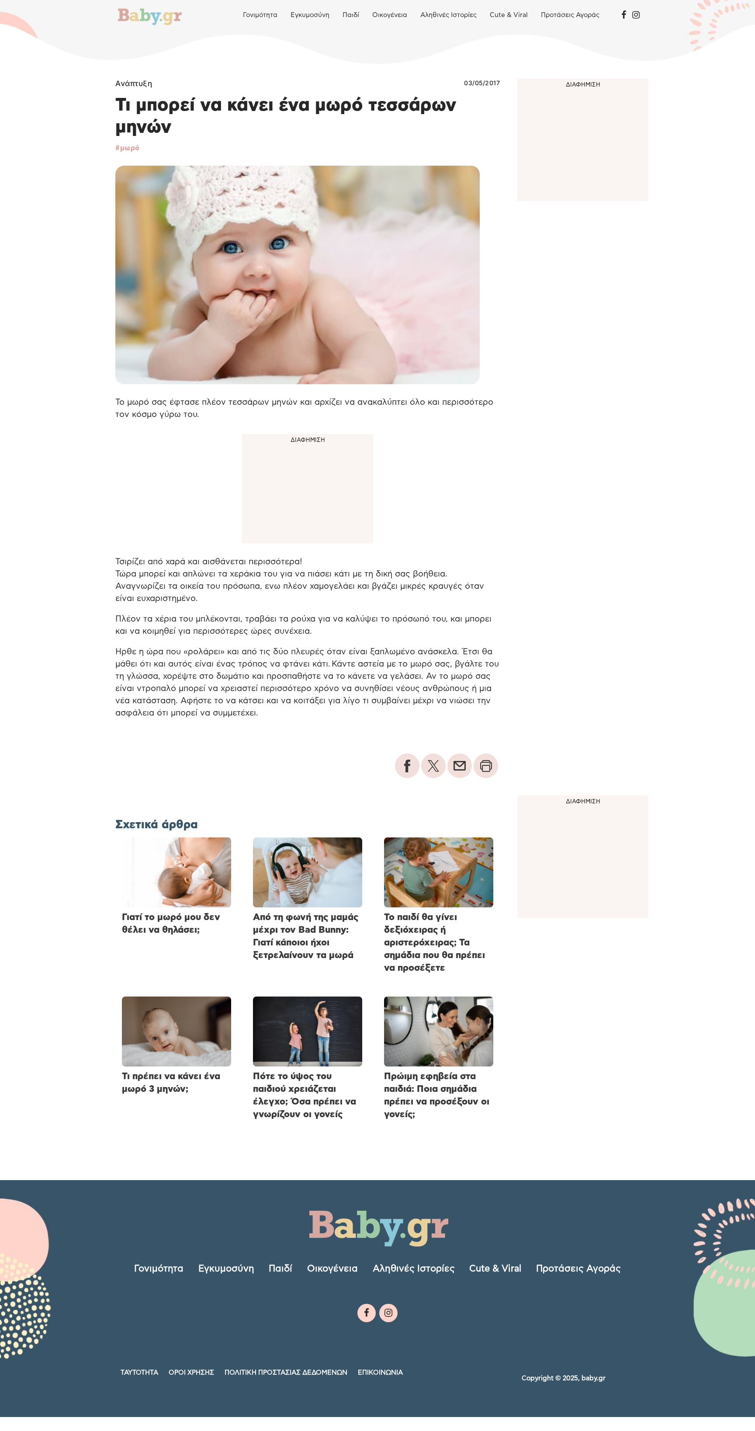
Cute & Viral (509, 15)
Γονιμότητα (260, 15)
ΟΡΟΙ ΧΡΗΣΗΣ (191, 1372)
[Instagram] (636, 15)
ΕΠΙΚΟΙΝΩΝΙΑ (380, 1372)
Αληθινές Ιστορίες (448, 15)
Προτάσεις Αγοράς (570, 15)
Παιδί (351, 15)
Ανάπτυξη (133, 83)
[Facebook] (623, 15)
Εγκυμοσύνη (310, 15)
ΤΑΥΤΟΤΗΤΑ (139, 1372)
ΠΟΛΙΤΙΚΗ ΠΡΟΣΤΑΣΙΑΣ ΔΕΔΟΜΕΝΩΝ (286, 1372)
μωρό (130, 148)
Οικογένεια (389, 15)
